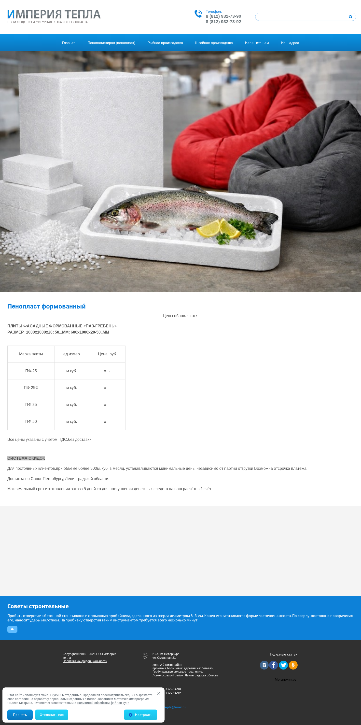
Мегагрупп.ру (285, 679)
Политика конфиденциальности (85, 661)
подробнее (11, 629)
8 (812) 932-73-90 (223, 16)
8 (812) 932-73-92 (223, 21)
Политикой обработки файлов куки (103, 703)
